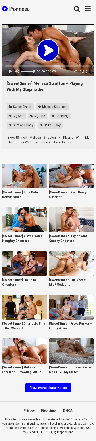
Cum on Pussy (22, 125)
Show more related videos (48, 388)
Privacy (29, 410)
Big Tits (39, 116)
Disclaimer (49, 410)
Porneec (18, 8)
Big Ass (17, 116)
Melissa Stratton (54, 107)
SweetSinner (21, 107)
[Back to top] (88, 432)
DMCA (67, 410)
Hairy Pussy (52, 125)
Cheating (62, 116)
